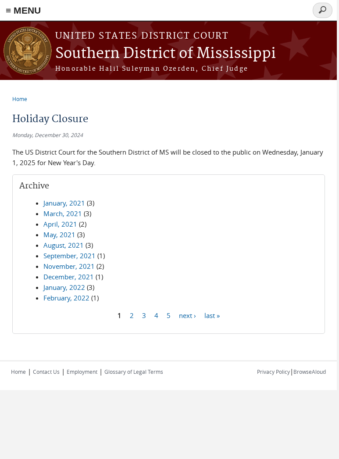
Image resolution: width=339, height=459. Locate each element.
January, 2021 (64, 203)
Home (19, 98)
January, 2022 (64, 287)
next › (187, 315)
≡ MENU (23, 10)
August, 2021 (63, 245)
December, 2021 (68, 276)
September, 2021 (69, 255)
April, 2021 (60, 224)
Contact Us (46, 371)
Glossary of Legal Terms (133, 371)
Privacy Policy (273, 371)
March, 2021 (62, 213)
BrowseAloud (309, 371)
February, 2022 (66, 297)
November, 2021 (69, 266)
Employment (82, 371)
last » (212, 315)
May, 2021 (59, 234)
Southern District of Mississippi (165, 54)
